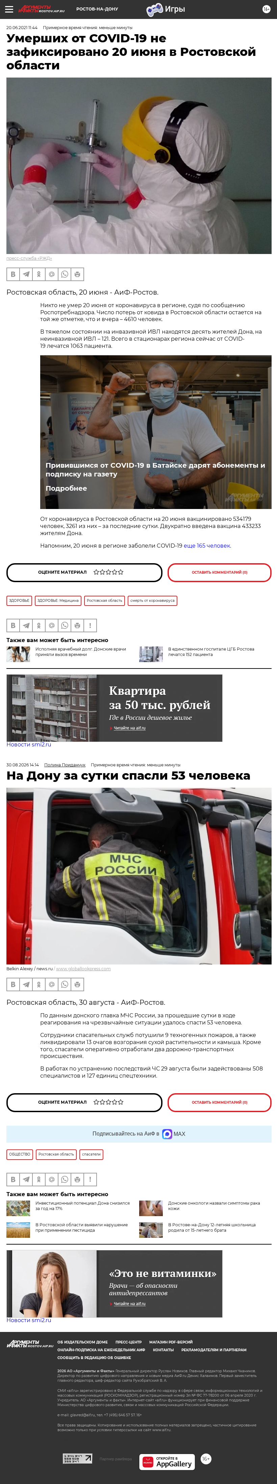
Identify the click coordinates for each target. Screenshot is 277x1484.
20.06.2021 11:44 (21, 27)
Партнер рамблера (116, 1459)
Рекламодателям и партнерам (214, 1350)
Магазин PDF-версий (171, 1342)
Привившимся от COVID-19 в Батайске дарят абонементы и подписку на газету (155, 469)
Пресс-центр (129, 1342)
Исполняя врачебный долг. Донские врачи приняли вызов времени (80, 651)
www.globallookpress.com (83, 968)
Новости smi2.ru (28, 744)
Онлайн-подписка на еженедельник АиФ (101, 1350)
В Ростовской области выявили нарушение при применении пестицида (81, 1227)
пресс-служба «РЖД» (29, 258)
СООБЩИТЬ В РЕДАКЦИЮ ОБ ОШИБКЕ (94, 1358)
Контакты (163, 1350)
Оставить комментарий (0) (220, 572)
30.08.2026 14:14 (22, 764)
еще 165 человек (207, 546)
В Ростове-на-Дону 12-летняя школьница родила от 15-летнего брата (212, 1227)
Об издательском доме (82, 1342)
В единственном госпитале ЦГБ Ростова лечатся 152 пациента (211, 651)
